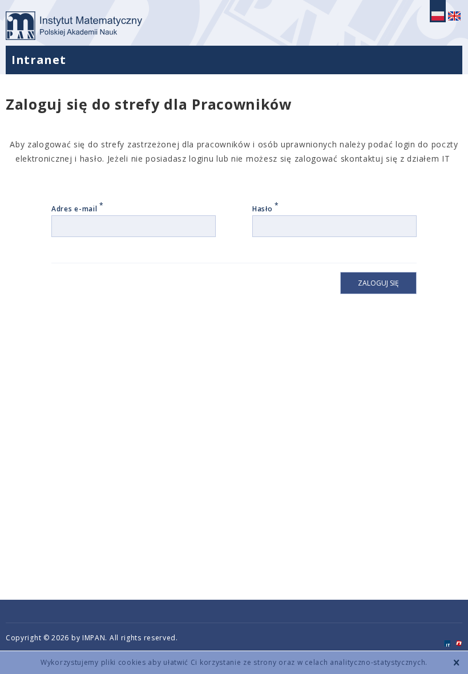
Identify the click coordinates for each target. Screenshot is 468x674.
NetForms (459, 643)
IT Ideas (447, 643)
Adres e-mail (77, 209)
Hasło (265, 209)
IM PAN (77, 25)
